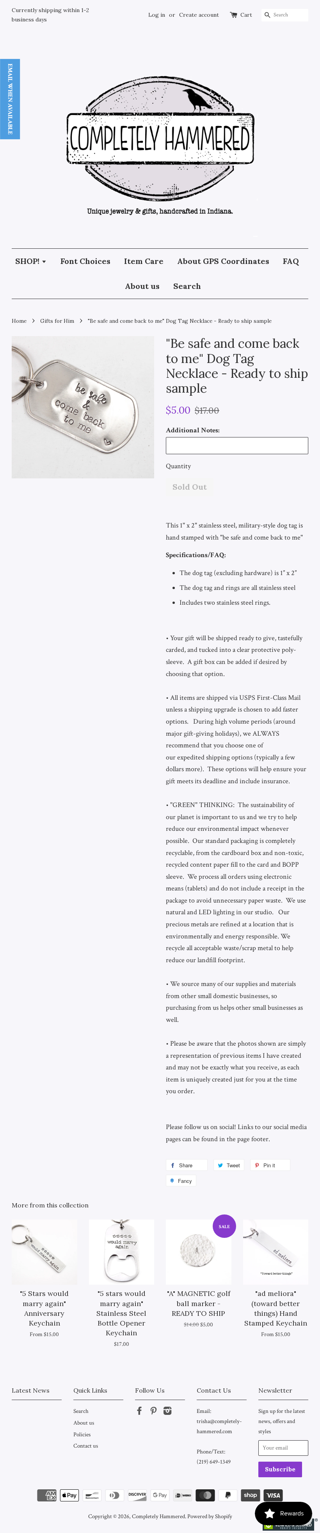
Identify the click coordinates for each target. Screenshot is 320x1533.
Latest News (31, 1390)
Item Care (144, 261)
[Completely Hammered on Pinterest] (153, 1412)
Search (187, 286)
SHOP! (28, 261)
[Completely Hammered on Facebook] (139, 1412)
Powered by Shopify (209, 1516)
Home (19, 320)
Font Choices (85, 261)
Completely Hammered (158, 1516)
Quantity (178, 466)
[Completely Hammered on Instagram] (167, 1412)
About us (142, 286)
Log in (156, 14)
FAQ (291, 261)
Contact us (85, 1446)
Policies (82, 1434)
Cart (246, 14)
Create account (199, 14)
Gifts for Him (57, 320)
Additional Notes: (193, 430)
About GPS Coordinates (223, 261)
